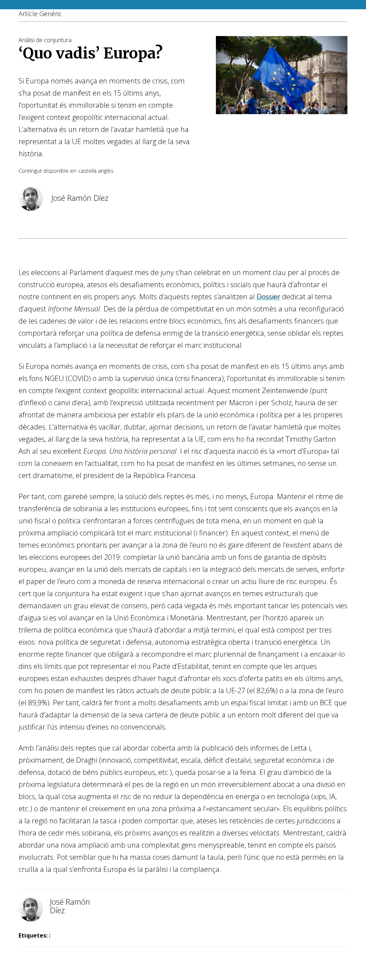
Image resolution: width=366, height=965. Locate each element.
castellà (87, 170)
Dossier (268, 296)
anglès (106, 170)
